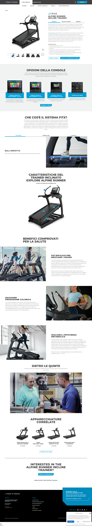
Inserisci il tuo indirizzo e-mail (73, 498)
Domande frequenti (36, 505)
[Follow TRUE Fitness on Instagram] (80, 509)
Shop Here (55, 480)
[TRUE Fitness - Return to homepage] (46, 493)
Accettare (70, 521)
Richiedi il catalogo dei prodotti (38, 501)
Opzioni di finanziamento (37, 503)
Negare (78, 521)
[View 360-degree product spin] (43, 50)
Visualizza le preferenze (86, 521)
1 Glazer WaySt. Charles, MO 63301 (9, 507)
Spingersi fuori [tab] (46, 135)
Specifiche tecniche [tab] (66, 21)
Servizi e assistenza (42, 5)
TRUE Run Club (35, 508)
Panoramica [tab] (54, 21)
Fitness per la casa (37, 2)
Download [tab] (78, 21)
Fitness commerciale (26, 2)
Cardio (7, 10)
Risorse (53, 5)
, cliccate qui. (62, 353)
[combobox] (2, 524)
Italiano (1, 525)
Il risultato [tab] (73, 135)
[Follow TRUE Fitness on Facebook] (82, 509)
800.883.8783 (7, 501)
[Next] (42, 54)
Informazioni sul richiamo (36, 510)
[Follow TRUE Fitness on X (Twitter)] (86, 509)
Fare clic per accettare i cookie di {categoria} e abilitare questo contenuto (46, 393)
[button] (90, 513)
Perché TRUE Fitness (64, 5)
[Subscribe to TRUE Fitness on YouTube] (84, 509)
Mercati (32, 5)
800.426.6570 (7, 504)
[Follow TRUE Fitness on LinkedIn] (77, 509)
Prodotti (24, 5)
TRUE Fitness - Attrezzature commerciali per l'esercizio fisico (11, 2)
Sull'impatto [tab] (18, 135)
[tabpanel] (66, 40)
